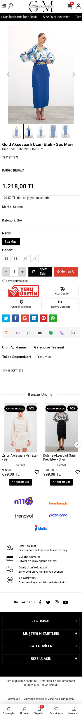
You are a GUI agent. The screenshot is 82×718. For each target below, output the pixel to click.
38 (15, 258)
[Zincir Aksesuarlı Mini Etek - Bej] (20, 427)
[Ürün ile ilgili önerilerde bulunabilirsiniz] (74, 333)
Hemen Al (68, 271)
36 (6, 258)
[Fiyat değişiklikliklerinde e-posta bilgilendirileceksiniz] (52, 333)
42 (34, 258)
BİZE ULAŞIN (41, 659)
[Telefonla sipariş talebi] (63, 333)
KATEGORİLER (41, 646)
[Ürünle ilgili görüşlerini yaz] (30, 333)
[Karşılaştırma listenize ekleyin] (41, 333)
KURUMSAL (41, 621)
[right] (77, 445)
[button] (8, 74)
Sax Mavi (11, 241)
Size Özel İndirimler (54, 17)
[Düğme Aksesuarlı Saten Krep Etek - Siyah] (61, 427)
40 (25, 258)
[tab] (15, 347)
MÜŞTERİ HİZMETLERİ (41, 634)
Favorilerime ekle (17, 280)
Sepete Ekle (42, 271)
